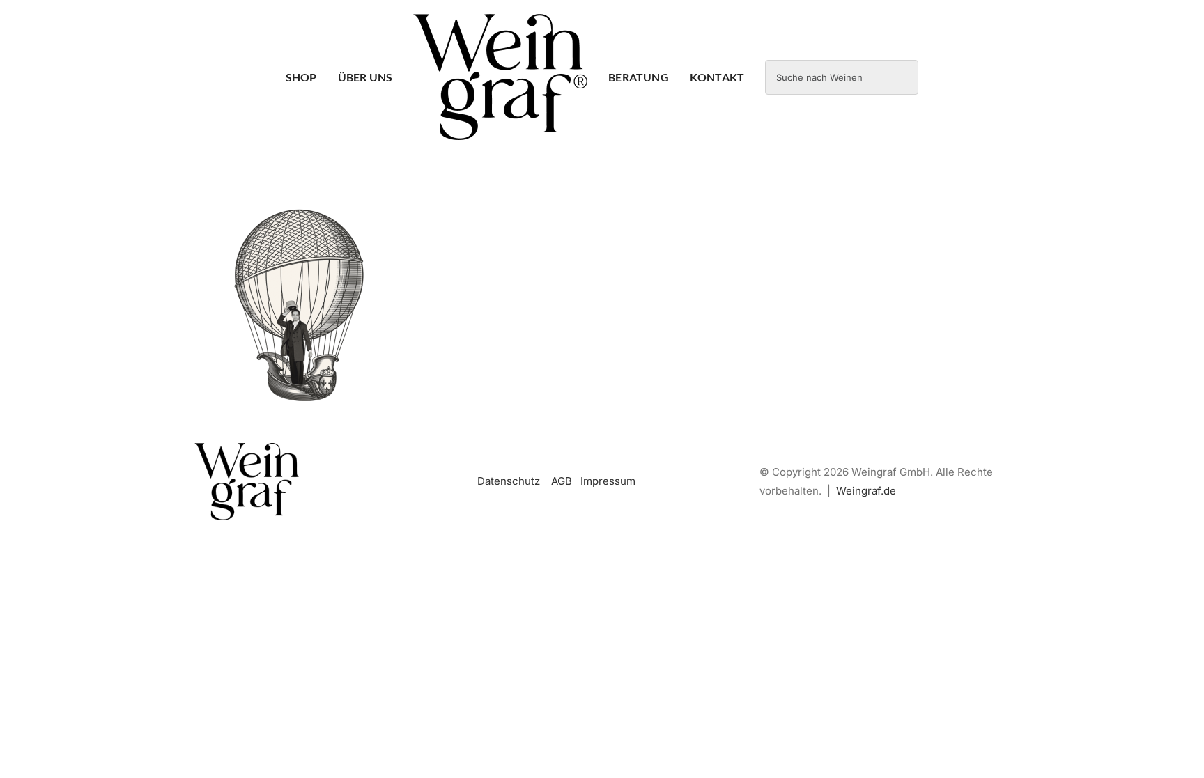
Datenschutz (508, 481)
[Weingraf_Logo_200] (246, 448)
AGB (561, 481)
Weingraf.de (866, 490)
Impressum (607, 481)
